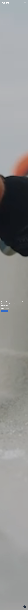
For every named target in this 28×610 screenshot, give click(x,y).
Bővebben (4, 311)
